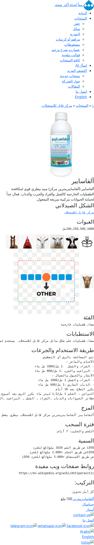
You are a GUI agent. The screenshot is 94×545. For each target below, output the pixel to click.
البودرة (75, 34)
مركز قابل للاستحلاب (57, 105)
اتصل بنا (81, 91)
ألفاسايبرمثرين (83, 498)
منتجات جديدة (70, 75)
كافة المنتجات (70, 60)
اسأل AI (81, 65)
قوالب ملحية (71, 55)
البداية (82, 13)
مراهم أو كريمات (68, 39)
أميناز (90, 509)
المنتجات (80, 18)
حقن (76, 23)
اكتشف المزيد (77, 70)
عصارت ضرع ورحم (66, 49)
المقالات (74, 86)
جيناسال (88, 504)
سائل (76, 28)
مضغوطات (72, 44)
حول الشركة (71, 81)
